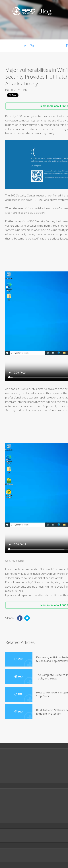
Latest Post (28, 45)
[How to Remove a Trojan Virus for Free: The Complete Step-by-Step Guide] (18, 694)
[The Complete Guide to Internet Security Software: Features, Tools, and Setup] (18, 676)
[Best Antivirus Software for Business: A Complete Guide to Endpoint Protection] (18, 711)
